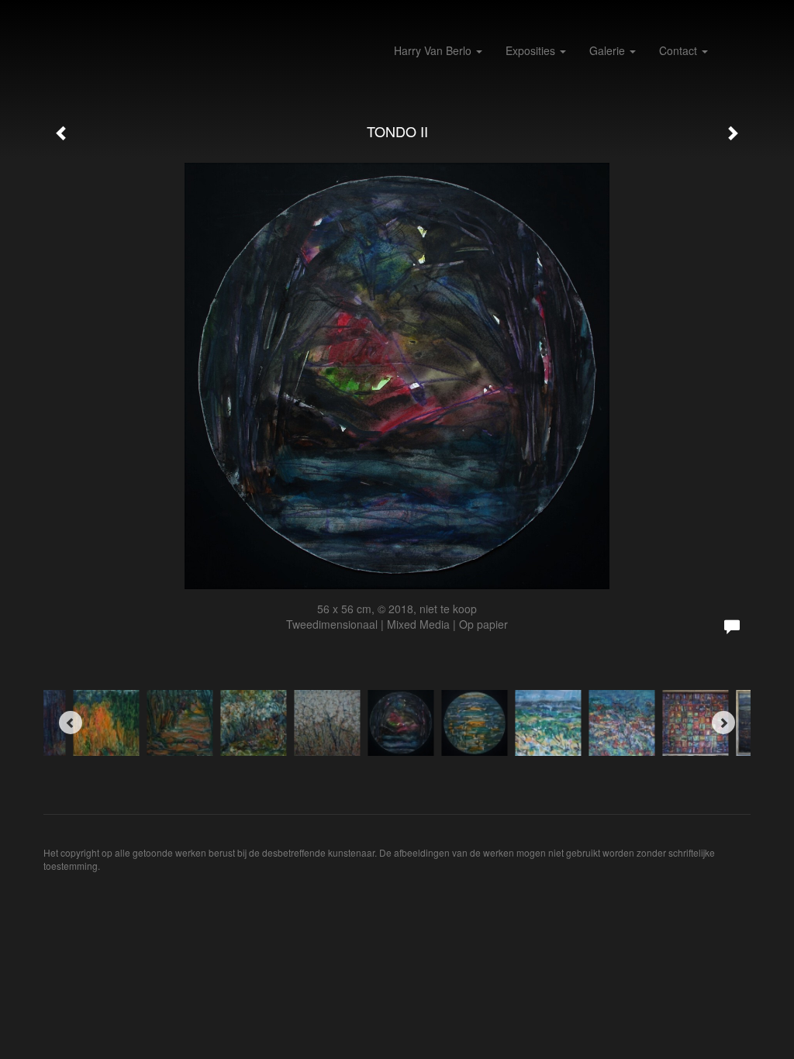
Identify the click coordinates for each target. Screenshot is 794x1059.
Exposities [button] (532, 50)
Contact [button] (679, 50)
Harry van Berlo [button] (434, 50)
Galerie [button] (608, 50)
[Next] (723, 722)
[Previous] (70, 722)
